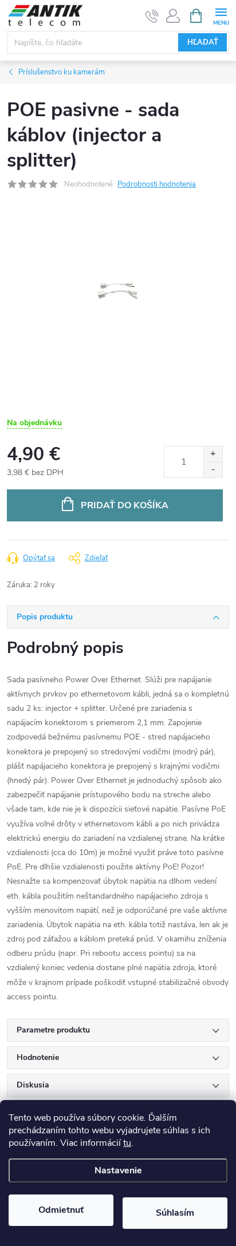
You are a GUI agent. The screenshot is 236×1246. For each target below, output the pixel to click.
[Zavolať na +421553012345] (152, 16)
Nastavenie (118, 1170)
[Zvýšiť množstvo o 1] (212, 454)
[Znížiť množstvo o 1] (212, 469)
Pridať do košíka (124, 505)
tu (127, 1143)
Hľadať (202, 42)
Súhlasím (175, 1213)
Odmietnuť (61, 1210)
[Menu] (221, 15)
